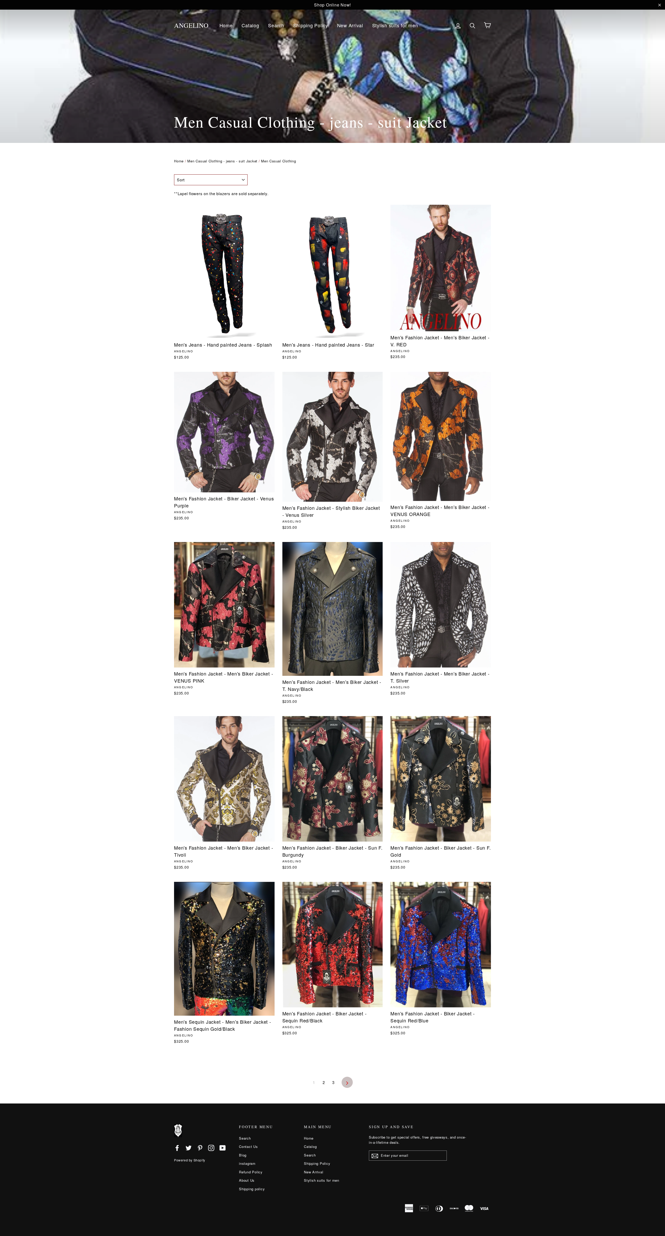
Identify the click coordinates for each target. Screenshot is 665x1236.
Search (276, 25)
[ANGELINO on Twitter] (188, 1147)
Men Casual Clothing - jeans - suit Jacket (222, 160)
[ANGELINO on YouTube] (223, 1147)
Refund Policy (251, 1171)
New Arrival (350, 25)
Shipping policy (252, 1188)
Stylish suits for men (395, 25)
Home (226, 25)
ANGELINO (191, 25)
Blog (243, 1155)
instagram (247, 1163)
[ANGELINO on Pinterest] (200, 1147)
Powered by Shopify (189, 1160)
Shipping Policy (310, 25)
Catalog (250, 25)
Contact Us (248, 1146)
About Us (247, 1180)
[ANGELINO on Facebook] (177, 1147)
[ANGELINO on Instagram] (211, 1147)
